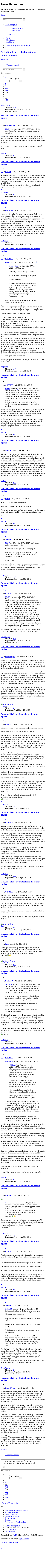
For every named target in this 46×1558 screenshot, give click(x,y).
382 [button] (6, 96)
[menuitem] (16, 28)
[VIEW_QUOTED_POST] (17, 129)
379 (14, 194)
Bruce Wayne (5, 105)
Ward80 (7, 129)
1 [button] (5, 85)
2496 (14, 107)
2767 (14, 483)
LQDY (3, 481)
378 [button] (6, 88)
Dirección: (20, 1463)
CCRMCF (4, 241)
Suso (2, 926)
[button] (5, 77)
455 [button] (6, 100)
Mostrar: (6, 1461)
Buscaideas (4, 192)
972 (14, 928)
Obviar (3, 15)
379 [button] (6, 90)
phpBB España (24, 1539)
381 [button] (6, 94)
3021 (14, 708)
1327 (14, 243)
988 (14, 155)
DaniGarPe (4, 706)
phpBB (15, 1535)
